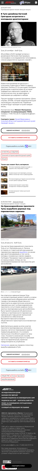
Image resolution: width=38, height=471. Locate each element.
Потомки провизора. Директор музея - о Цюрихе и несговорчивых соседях (20, 167)
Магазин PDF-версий (9, 395)
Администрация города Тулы (11, 47)
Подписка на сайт (8, 400)
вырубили (23, 252)
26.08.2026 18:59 (6, 202)
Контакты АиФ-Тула (25, 400)
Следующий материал (18, 466)
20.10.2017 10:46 (6, 8)
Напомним (5, 345)
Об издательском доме (10, 392)
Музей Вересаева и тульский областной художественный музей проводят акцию (18, 121)
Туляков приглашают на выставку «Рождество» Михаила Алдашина (18, 185)
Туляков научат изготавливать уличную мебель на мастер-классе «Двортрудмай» (21, 173)
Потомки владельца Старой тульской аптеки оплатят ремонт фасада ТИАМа (22, 179)
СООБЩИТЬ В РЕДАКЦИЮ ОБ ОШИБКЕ (15, 407)
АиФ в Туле (5, 239)
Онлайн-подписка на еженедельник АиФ (18, 398)
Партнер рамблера (17, 461)
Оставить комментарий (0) (19, 137)
